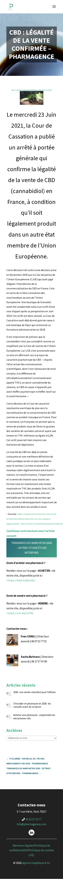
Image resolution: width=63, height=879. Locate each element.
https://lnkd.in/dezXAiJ (21, 580)
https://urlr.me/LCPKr (20, 613)
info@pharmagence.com (31, 824)
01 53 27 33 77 (33, 819)
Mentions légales (23, 845)
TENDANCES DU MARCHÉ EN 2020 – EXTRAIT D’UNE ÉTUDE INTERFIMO (31, 548)
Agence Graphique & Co (36, 863)
